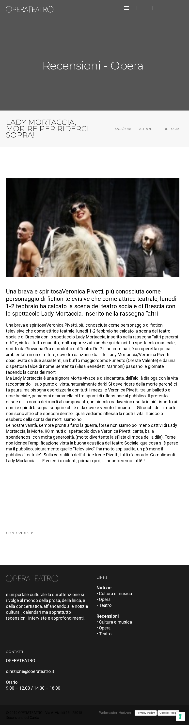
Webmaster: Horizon (115, 713)
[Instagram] (176, 8)
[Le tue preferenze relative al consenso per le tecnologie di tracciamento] (180, 716)
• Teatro (103, 605)
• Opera (103, 599)
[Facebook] (160, 8)
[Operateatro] (32, 8)
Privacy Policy (146, 712)
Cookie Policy (168, 712)
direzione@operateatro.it (30, 671)
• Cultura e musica (114, 593)
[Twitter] (169, 8)
